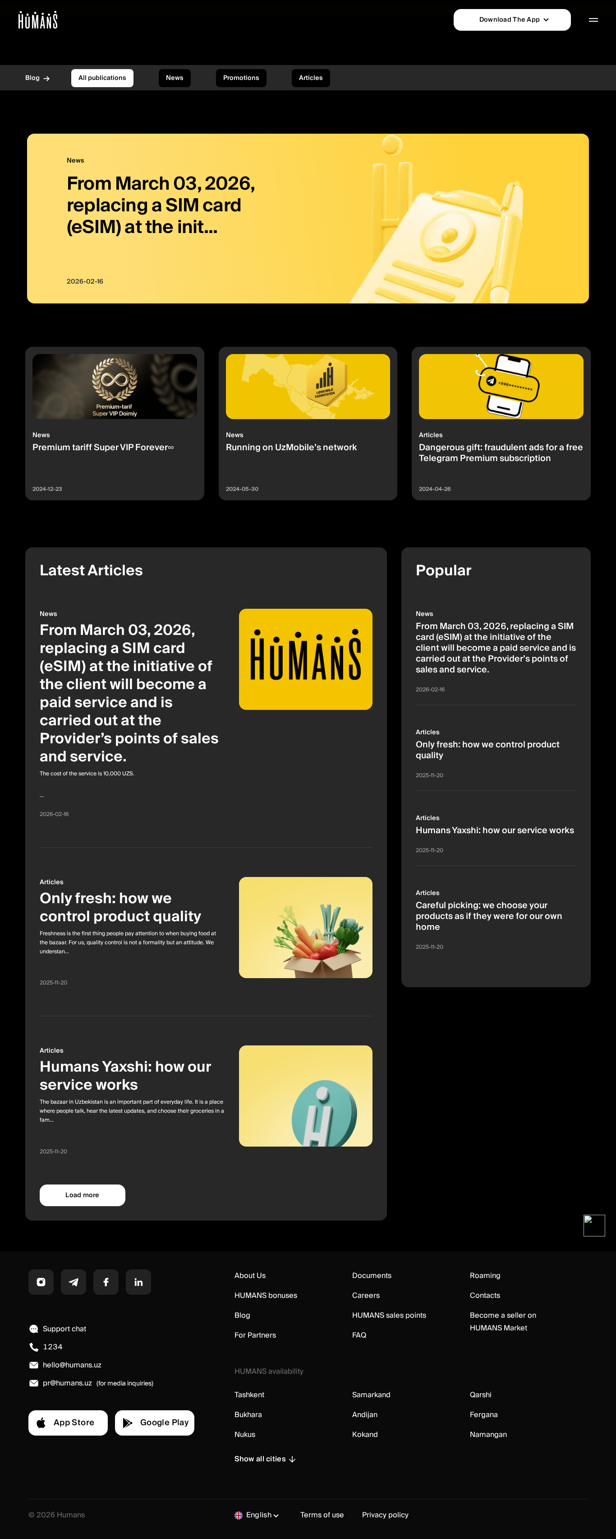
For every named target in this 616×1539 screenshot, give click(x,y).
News (175, 78)
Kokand (365, 1434)
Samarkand (371, 1395)
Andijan (364, 1414)
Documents (371, 1275)
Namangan (488, 1434)
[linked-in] (138, 1282)
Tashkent (249, 1395)
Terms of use (322, 1515)
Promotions (241, 78)
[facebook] (106, 1282)
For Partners (255, 1335)
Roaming (485, 1275)
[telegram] (73, 1282)
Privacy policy (385, 1515)
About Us (250, 1275)
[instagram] (41, 1282)
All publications (102, 78)
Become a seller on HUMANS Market (503, 1321)
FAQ (359, 1335)
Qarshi (481, 1395)
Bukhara (248, 1414)
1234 (53, 1347)
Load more (82, 1195)
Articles (311, 78)
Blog (242, 1315)
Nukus (244, 1434)
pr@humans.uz (67, 1383)
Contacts (485, 1295)
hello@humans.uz (72, 1365)
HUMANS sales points (389, 1315)
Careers (366, 1295)
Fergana (484, 1414)
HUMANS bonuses (265, 1295)
